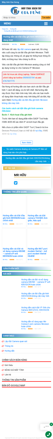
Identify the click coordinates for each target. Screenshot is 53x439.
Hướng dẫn (9, 351)
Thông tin (9, 346)
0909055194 (28, 77)
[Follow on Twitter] (15, 183)
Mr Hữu (14, 44)
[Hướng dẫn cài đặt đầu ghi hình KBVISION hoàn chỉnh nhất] (14, 204)
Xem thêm (26, 142)
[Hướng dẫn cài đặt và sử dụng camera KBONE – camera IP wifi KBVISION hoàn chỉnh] (11, 237)
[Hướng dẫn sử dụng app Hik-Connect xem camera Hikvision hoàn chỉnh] (10, 324)
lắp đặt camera (24, 49)
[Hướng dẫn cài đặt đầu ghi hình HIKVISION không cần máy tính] (5, 297)
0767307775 (9, 81)
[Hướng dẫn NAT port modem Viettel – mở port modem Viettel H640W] (39, 236)
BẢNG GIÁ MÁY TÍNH (14, 370)
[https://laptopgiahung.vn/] (26, 10)
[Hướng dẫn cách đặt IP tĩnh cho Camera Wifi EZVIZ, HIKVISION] (10, 309)
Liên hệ (8, 374)
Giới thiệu (9, 365)
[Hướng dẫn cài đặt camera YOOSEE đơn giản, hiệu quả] (37, 204)
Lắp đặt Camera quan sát (16, 341)
